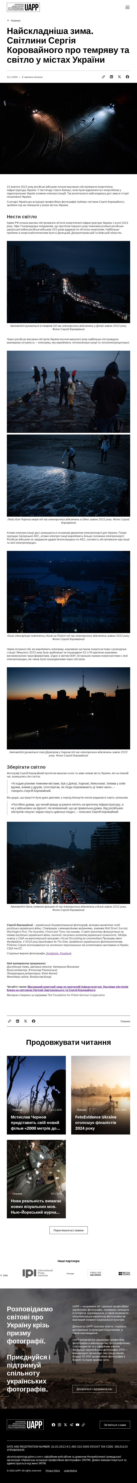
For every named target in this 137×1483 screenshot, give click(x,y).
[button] (126, 7)
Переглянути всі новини (69, 1230)
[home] (23, 7)
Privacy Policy (53, 1470)
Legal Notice (70, 1470)
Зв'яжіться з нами (115, 1425)
